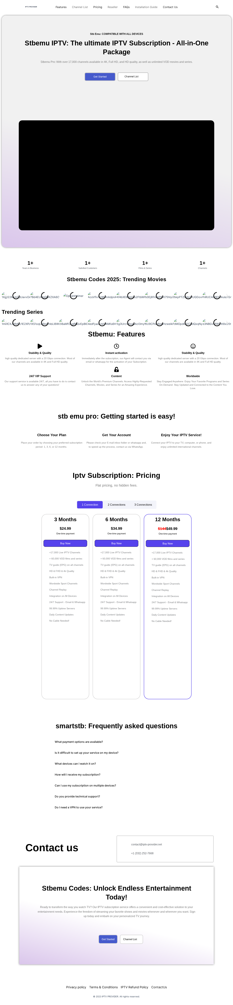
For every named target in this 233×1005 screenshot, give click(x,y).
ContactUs (159, 987)
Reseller (113, 7)
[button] (217, 7)
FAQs (126, 7)
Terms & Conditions (103, 987)
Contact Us (170, 7)
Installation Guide (146, 7)
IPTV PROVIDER (31, 7)
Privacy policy (76, 987)
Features (61, 7)
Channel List (80, 7)
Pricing (97, 7)
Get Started (100, 76)
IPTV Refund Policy (134, 987)
